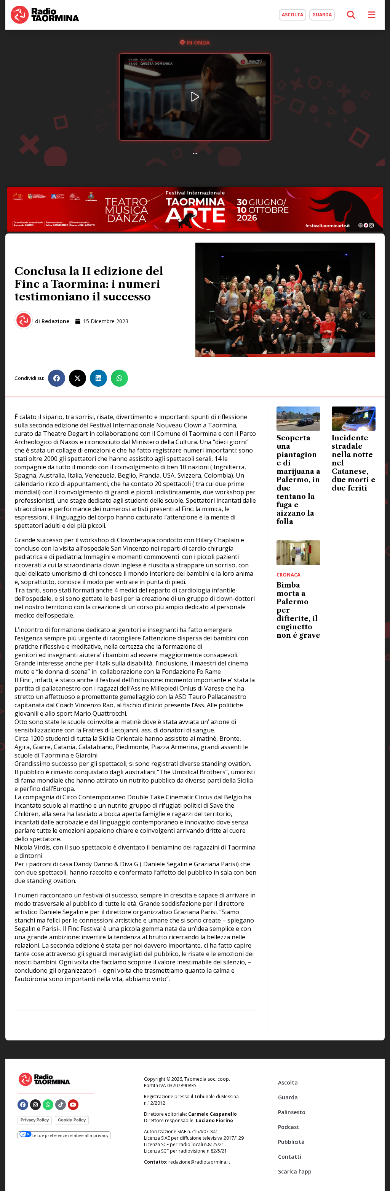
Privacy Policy (35, 1120)
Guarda (288, 1097)
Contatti (289, 1156)
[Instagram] (35, 1104)
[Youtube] (73, 1104)
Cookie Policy (72, 1120)
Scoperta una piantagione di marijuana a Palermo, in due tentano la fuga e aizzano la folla (298, 480)
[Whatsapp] (48, 1104)
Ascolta (288, 1082)
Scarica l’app (295, 1171)
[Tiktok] (60, 1104)
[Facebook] (23, 1104)
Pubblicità (291, 1141)
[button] (56, 378)
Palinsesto (291, 1112)
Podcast (288, 1127)
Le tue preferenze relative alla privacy (70, 1135)
